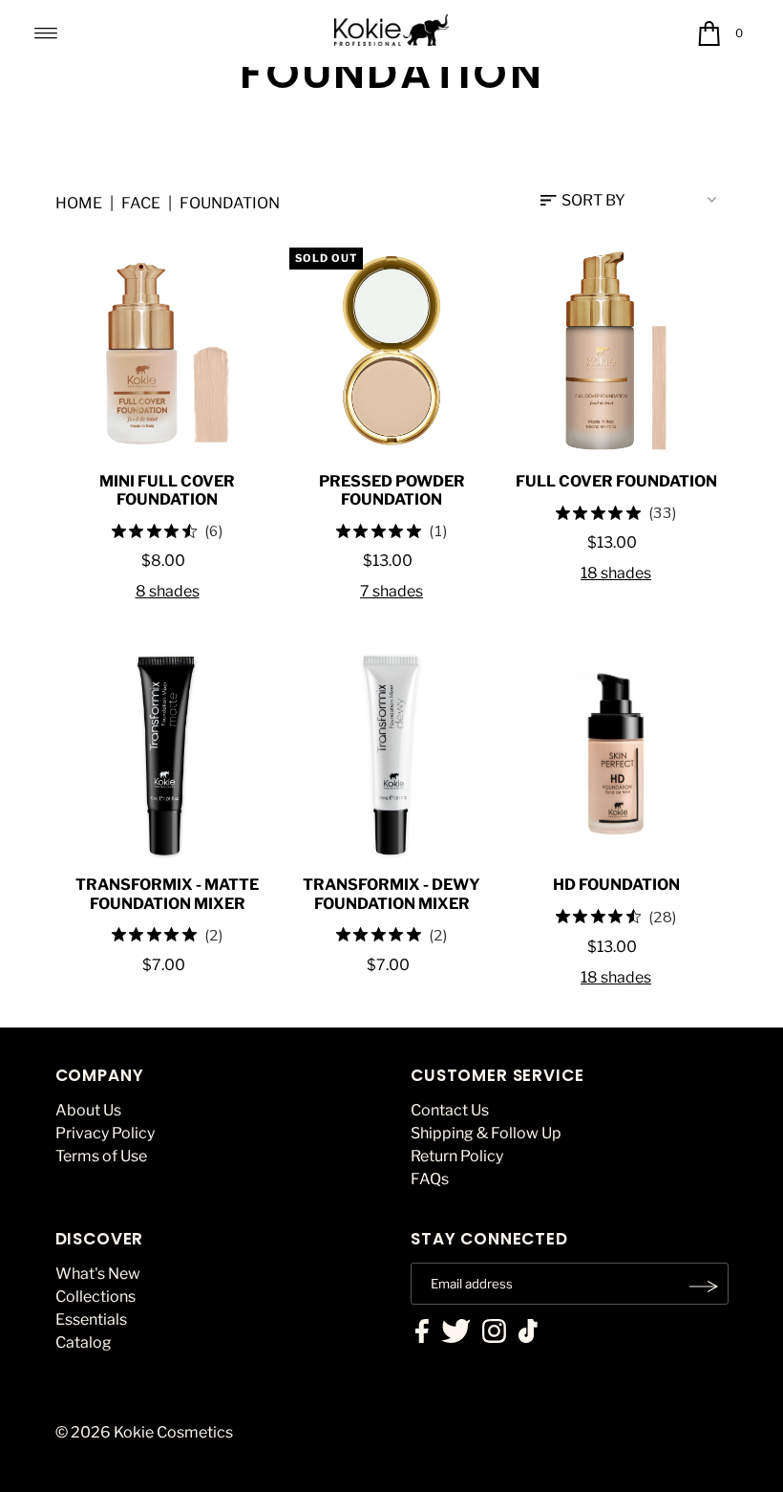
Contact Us (450, 1110)
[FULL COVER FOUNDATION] (616, 350)
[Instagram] (494, 1333)
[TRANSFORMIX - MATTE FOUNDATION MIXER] (167, 753)
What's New (97, 1274)
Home (78, 203)
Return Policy (457, 1156)
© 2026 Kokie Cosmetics (144, 1432)
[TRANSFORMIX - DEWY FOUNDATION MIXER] (392, 753)
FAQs (430, 1179)
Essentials (91, 1319)
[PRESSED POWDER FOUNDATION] (392, 350)
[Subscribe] (705, 1286)
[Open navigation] (46, 33)
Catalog (83, 1342)
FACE (140, 203)
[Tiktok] (528, 1333)
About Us (88, 1110)
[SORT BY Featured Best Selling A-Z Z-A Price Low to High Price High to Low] (634, 200)
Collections (95, 1296)
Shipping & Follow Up (486, 1133)
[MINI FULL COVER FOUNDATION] (167, 350)
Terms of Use (101, 1156)
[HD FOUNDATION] (616, 753)
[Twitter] (456, 1333)
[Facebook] (422, 1333)
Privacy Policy (105, 1133)
